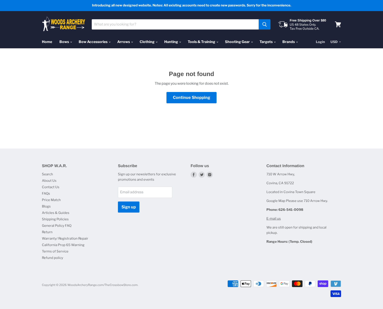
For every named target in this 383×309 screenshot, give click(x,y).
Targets (266, 42)
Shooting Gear (237, 42)
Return (47, 232)
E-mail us (273, 219)
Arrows (124, 42)
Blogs (46, 206)
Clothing (147, 42)
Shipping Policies (55, 219)
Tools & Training (202, 42)
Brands (288, 42)
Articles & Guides (55, 213)
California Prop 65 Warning (63, 245)
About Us (49, 181)
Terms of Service (55, 251)
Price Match (51, 200)
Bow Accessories (93, 42)
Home (47, 42)
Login (320, 42)
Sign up (128, 207)
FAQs (46, 194)
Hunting (171, 42)
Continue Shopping (191, 97)
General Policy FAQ (56, 226)
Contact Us (50, 187)
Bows (64, 42)
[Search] (264, 24)
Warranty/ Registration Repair (65, 239)
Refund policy (52, 258)
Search (47, 174)
